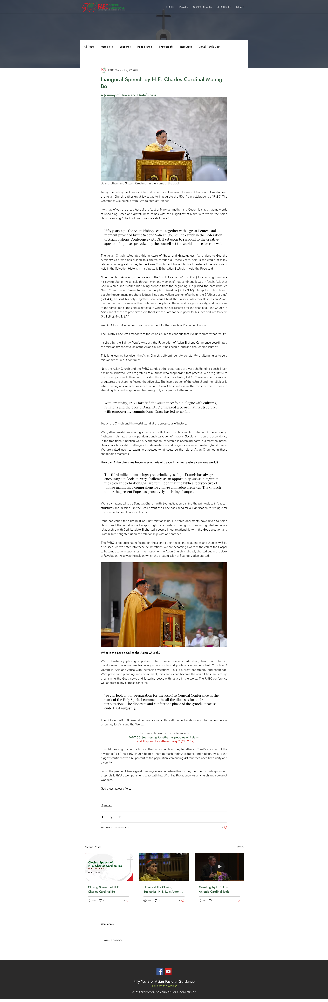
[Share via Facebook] (102, 817)
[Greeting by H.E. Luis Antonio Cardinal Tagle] (219, 867)
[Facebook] (159, 971)
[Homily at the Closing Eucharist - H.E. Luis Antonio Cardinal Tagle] (164, 867)
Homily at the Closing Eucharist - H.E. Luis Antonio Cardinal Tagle (163, 889)
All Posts (89, 46)
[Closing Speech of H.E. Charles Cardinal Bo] (108, 867)
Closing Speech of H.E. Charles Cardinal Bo (104, 889)
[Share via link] (119, 817)
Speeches (125, 46)
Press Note (106, 46)
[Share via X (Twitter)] (110, 817)
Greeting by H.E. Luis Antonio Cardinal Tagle (214, 889)
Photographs (166, 46)
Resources (186, 46)
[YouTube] (168, 971)
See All (240, 846)
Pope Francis (144, 46)
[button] (164, 986)
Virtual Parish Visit (209, 46)
